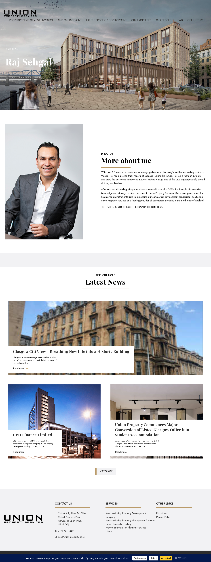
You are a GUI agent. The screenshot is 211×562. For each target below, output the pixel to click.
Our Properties (141, 20)
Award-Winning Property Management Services (130, 520)
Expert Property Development (106, 20)
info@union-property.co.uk (148, 207)
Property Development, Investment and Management (45, 20)
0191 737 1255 (66, 530)
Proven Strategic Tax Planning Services (126, 527)
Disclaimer (161, 513)
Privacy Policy (163, 517)
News (179, 20)
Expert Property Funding (118, 524)
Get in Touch (196, 20)
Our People (163, 20)
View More (106, 471)
